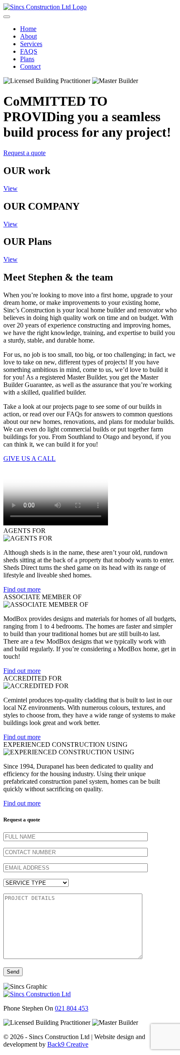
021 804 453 (71, 1008)
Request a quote (24, 152)
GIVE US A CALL (29, 458)
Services (31, 43)
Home (28, 28)
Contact (30, 66)
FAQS (28, 51)
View (10, 188)
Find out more (22, 589)
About (28, 36)
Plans (27, 58)
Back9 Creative (67, 1044)
